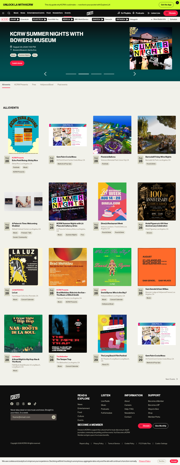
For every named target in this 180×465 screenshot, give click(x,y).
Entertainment (84, 408)
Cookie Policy (128, 444)
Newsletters (58, 13)
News (23, 13)
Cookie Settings (161, 444)
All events (6, 84)
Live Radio (105, 401)
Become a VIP (154, 405)
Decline (161, 461)
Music (16, 13)
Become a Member (156, 401)
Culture (81, 416)
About (127, 401)
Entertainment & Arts (35, 13)
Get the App (166, 5)
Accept (174, 461)
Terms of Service (113, 444)
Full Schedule (106, 413)
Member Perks (154, 417)
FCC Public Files (143, 444)
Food (49, 13)
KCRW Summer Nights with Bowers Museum (46, 37)
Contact (128, 417)
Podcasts (140, 13)
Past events (62, 84)
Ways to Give (153, 409)
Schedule (173, 19)
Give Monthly (160, 426)
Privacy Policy (97, 444)
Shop (150, 413)
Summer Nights (24, 55)
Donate (172, 13)
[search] (10, 13)
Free (35, 55)
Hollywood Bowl (46, 84)
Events (68, 13)
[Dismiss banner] (177, 2)
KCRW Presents (21, 84)
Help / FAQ (129, 409)
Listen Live (155, 13)
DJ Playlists (126, 13)
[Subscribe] (53, 417)
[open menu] (4, 13)
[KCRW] (15, 399)
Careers (128, 405)
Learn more (17, 63)
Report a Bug (84, 444)
